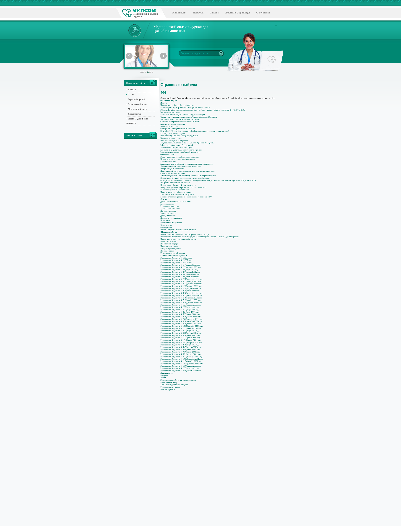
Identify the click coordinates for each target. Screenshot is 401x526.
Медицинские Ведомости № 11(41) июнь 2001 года (180, 338)
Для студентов (134, 114)
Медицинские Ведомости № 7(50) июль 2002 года (180, 352)
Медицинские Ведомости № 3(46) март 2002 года (179, 345)
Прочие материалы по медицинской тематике (178, 230)
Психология (165, 220)
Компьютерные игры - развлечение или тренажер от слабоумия (185, 107)
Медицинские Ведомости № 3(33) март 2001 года (179, 331)
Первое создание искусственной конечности (177, 159)
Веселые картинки (167, 389)
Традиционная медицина (170, 208)
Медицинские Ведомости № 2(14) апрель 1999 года (180, 288)
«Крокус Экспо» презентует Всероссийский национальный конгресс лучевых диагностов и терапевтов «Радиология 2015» (208, 180)
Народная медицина (168, 211)
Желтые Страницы (237, 12)
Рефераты (164, 375)
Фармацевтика (166, 227)
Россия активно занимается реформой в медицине (180, 152)
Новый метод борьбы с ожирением (174, 140)
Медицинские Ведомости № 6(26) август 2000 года (180, 317)
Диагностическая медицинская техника (175, 201)
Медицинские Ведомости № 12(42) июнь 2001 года (180, 340)
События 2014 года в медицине (172, 173)
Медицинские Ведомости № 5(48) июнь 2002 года (180, 349)
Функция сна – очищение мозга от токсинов (177, 129)
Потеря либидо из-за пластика (172, 169)
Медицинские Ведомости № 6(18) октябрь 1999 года (181, 298)
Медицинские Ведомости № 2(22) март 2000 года (179, 307)
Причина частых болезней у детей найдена (176, 105)
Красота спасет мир (168, 162)
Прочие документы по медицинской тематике (178, 239)
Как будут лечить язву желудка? (173, 133)
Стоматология (166, 225)
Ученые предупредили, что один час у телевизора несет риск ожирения (188, 176)
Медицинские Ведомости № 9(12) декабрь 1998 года (181, 284)
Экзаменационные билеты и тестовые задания (178, 380)
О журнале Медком (168, 100)
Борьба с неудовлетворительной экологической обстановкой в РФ (186, 197)
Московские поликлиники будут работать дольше (179, 157)
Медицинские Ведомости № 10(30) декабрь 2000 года (181, 326)
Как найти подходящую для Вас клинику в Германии (181, 150)
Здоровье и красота (167, 213)
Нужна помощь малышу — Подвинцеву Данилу (179, 136)
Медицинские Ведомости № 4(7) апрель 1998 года (180, 272)
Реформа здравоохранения (170, 248)
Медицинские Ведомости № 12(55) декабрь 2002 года (181, 364)
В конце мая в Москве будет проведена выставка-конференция (185, 178)
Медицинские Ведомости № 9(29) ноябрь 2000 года (180, 324)
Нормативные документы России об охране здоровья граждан (184, 234)
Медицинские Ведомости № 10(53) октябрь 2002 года (181, 359)
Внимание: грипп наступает (171, 138)
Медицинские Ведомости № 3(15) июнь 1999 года (180, 291)
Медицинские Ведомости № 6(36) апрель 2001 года (180, 333)
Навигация (179, 12)
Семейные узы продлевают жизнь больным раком (180, 122)
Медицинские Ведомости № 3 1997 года (176, 263)
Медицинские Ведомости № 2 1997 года (176, 260)
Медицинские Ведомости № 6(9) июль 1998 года (179, 277)
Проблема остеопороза (169, 126)
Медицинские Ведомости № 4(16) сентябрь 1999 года (181, 293)
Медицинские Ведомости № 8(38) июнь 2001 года (180, 335)
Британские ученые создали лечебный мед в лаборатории (182, 115)
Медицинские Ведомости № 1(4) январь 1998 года (180, 265)
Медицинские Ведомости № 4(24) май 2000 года (179, 312)
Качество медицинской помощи (172, 253)
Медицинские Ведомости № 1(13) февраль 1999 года (181, 286)
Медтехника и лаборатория (171, 223)
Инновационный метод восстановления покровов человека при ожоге (187, 171)
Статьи (214, 12)
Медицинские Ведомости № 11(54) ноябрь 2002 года (181, 361)
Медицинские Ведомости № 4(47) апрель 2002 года (180, 347)
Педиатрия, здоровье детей (171, 218)
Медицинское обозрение (169, 206)
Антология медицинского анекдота (174, 385)
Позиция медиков (167, 251)
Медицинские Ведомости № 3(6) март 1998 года (179, 270)
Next (163, 56)
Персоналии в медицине (169, 244)
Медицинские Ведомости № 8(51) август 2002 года (180, 354)
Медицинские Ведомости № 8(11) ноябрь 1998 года (180, 281)
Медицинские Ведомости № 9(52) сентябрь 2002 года (181, 356)
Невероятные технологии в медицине (175, 183)
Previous (129, 56)
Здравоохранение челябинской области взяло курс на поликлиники (186, 164)
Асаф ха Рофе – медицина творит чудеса (176, 147)
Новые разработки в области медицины (175, 192)
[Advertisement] (292, 125)
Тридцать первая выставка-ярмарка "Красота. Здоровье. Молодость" (187, 143)
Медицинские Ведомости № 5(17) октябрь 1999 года (181, 295)
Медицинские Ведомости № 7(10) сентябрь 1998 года (181, 279)
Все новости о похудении (170, 112)
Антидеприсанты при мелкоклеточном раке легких (180, 119)
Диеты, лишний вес (167, 216)
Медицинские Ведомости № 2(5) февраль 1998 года (180, 267)
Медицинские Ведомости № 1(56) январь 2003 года (180, 366)
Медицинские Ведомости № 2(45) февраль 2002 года (181, 342)
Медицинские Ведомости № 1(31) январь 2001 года (180, 328)
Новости (198, 12)
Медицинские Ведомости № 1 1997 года (176, 258)
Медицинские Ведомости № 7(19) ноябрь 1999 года (180, 300)
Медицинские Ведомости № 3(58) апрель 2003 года (180, 371)
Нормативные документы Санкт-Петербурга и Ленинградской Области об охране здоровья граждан (199, 237)
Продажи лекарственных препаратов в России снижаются (183, 187)
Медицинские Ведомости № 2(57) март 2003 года (179, 368)
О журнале (263, 12)
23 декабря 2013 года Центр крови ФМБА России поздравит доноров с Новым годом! (194, 131)
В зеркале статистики (168, 241)
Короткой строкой (136, 99)
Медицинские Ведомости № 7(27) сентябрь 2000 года (181, 319)
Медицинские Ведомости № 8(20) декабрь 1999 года (181, 302)
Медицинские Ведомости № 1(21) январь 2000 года (180, 305)
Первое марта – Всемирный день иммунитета (178, 185)
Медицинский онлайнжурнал (145, 15)
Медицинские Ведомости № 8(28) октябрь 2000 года (181, 321)
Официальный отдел (137, 104)
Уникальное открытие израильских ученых (177, 194)
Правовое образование (169, 246)
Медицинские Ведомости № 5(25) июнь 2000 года (180, 314)
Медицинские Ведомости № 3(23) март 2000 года (179, 309)
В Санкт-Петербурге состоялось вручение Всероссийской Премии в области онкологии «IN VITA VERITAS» (203, 110)
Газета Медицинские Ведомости (173, 255)
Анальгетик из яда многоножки (172, 124)
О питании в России (168, 154)
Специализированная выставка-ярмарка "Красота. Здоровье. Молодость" (189, 117)
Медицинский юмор (137, 109)
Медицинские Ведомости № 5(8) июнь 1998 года (179, 274)
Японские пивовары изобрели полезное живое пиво (180, 166)
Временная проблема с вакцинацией (174, 190)
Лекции (163, 378)
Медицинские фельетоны (170, 387)
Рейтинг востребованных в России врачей (176, 145)
